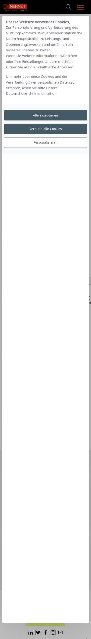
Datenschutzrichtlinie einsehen (31, 93)
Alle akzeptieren (45, 115)
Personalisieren (45, 142)
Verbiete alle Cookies (45, 129)
